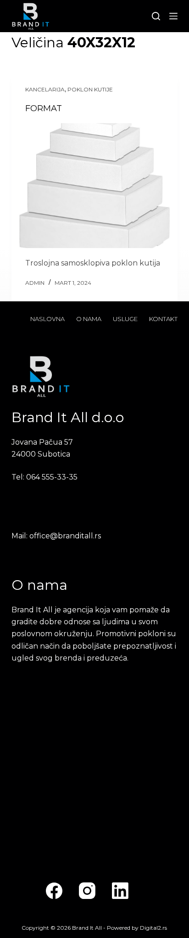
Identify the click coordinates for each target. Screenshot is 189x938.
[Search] (156, 16)
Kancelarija (45, 89)
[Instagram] (87, 890)
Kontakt (163, 318)
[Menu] (173, 16)
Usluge (125, 318)
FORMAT (43, 108)
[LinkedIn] (120, 890)
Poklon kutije (90, 89)
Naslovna (47, 318)
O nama (88, 318)
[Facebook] (54, 890)
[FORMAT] (94, 185)
